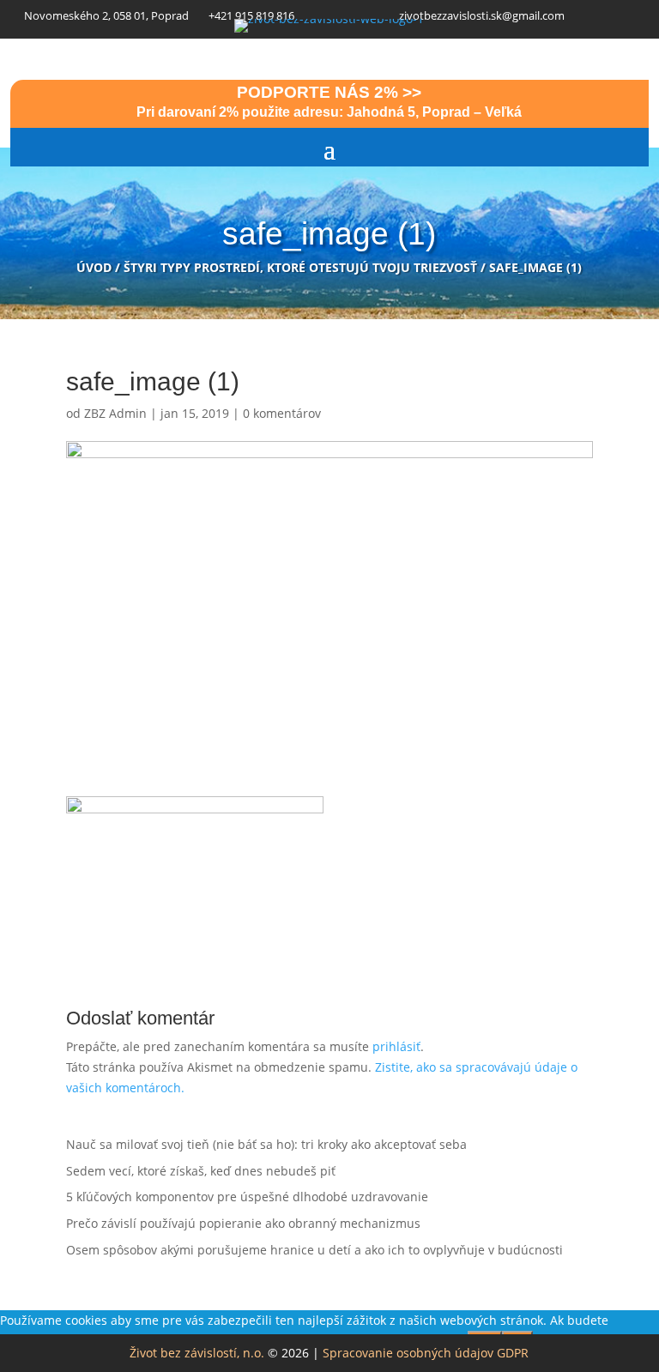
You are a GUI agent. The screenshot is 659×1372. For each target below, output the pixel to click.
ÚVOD (94, 267)
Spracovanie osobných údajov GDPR (426, 1353)
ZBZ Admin (115, 413)
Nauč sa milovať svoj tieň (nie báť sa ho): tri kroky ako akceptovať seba (266, 1144)
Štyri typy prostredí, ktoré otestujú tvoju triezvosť (300, 267)
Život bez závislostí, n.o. (197, 1353)
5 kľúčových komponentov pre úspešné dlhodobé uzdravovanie (247, 1196)
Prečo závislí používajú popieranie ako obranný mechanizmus (243, 1223)
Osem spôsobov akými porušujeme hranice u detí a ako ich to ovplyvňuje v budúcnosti (314, 1250)
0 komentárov (282, 413)
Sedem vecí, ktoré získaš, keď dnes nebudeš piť (201, 1171)
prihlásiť (396, 1046)
